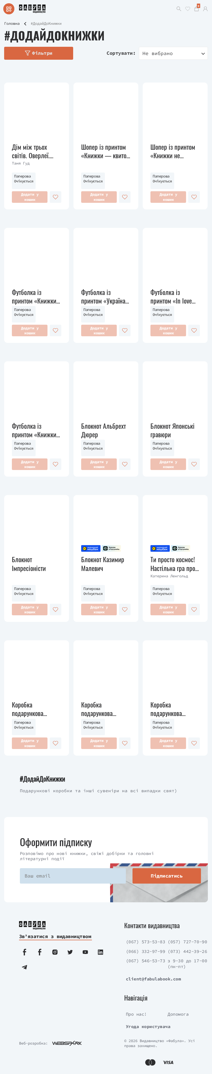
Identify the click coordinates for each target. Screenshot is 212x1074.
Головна (12, 23)
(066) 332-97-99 (145, 951)
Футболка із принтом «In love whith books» (171, 296)
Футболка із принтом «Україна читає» (103, 296)
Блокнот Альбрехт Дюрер (103, 430)
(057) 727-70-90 (187, 941)
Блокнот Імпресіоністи (29, 563)
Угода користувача (148, 1026)
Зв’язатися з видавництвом (55, 936)
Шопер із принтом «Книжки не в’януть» (172, 151)
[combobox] (173, 53)
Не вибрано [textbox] (157, 53)
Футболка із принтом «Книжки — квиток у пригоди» (34, 430)
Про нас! (136, 1014)
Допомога (178, 1014)
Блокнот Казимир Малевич (102, 563)
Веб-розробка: (33, 1043)
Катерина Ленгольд (169, 575)
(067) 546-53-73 (145, 960)
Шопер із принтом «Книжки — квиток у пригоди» (105, 151)
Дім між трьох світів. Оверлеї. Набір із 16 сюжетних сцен (31, 151)
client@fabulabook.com (153, 979)
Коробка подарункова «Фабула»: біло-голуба (32, 708)
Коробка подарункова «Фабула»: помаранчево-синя (173, 708)
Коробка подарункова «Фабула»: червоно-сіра (97, 708)
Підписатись (166, 876)
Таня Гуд (21, 163)
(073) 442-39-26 (187, 951)
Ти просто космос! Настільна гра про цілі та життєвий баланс (172, 563)
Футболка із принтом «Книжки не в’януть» (34, 296)
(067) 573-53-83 (145, 941)
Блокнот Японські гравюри (172, 430)
